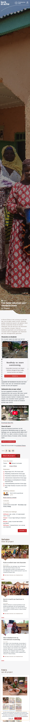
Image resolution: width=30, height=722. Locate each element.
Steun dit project (9, 456)
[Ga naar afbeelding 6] (19, 707)
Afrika (14, 466)
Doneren (21, 530)
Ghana (11, 466)
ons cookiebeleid (24, 716)
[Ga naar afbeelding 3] (19, 700)
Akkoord (19, 718)
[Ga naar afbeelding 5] (12, 707)
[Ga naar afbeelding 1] (6, 700)
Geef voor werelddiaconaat (8, 441)
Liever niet (10, 718)
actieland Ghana (21, 445)
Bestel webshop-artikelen (9, 497)
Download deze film (7, 423)
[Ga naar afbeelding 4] (6, 707)
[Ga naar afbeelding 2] (12, 700)
